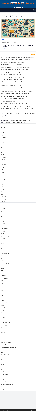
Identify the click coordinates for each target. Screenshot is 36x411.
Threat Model (3, 364)
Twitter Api (2, 367)
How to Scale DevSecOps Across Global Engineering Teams (11, 79)
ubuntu (2, 369)
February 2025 (3, 157)
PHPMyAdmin (3, 332)
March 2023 (3, 194)
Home (2, 15)
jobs (1, 293)
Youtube (2, 389)
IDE (1, 285)
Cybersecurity (3, 238)
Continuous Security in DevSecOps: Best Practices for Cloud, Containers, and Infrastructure (17, 108)
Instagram (2, 290)
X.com (2, 386)
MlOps (2, 315)
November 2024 (3, 162)
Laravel (2, 298)
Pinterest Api (3, 334)
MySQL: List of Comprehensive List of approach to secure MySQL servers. (18, 120)
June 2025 (2, 150)
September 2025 (4, 145)
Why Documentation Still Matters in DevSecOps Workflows (11, 85)
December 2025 (3, 140)
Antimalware (3, 214)
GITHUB (2, 273)
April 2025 (2, 154)
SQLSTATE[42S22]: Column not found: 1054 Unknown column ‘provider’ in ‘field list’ (20, 113)
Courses (19, 410)
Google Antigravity (4, 275)
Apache (2, 218)
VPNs (2, 376)
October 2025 (3, 144)
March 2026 (3, 135)
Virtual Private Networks (5, 374)
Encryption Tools (3, 261)
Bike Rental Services (4, 228)
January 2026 (3, 139)
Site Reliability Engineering (5, 354)
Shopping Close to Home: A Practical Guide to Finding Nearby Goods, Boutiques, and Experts (17, 57)
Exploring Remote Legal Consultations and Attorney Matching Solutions (13, 77)
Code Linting (3, 231)
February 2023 (3, 196)
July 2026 (2, 129)
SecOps (2, 340)
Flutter (2, 270)
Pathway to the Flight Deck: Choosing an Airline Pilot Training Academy (13, 72)
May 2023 (2, 191)
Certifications (25, 410)
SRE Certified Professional (20, 3)
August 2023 (3, 187)
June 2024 (2, 171)
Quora (2, 337)
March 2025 (3, 155)
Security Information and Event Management (8, 347)
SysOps (2, 362)
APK (1, 224)
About (7, 410)
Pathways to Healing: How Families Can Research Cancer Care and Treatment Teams (16, 59)
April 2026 (2, 134)
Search (2, 52)
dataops (2, 243)
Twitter (2, 366)
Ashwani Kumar (4, 42)
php (1, 330)
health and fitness (4, 283)
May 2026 (2, 132)
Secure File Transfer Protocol (6, 342)
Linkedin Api (3, 307)
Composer (2, 233)
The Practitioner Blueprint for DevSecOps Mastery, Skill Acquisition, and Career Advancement (17, 87)
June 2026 (2, 130)
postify (2, 335)
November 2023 (3, 182)
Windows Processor (4, 381)
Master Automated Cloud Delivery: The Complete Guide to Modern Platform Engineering (16, 91)
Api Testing (3, 223)
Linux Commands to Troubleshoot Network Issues (12, 40)
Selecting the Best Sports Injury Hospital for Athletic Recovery (11, 74)
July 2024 (2, 169)
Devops (2, 248)
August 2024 (3, 167)
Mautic (2, 312)
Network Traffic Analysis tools (6, 325)
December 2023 (3, 181)
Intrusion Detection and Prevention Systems (8, 292)
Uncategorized (3, 371)
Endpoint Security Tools (5, 263)
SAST (2, 339)
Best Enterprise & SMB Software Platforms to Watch (10, 101)
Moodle (2, 320)
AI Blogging (3, 208)
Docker (2, 256)
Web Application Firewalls (5, 379)
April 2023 (2, 192)
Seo (1, 349)
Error (1, 265)
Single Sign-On (3, 352)
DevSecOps (3, 250)
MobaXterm (3, 317)
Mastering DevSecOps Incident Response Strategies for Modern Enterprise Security (15, 106)
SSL (1, 359)
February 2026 (3, 137)
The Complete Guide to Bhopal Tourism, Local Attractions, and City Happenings (15, 69)
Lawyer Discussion (4, 302)
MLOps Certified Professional (20, 4)
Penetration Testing (4, 329)
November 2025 (3, 142)
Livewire (2, 310)
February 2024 (3, 177)
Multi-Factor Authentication (5, 322)
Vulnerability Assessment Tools (6, 377)
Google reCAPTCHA (4, 278)
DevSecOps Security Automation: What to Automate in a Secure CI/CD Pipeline (14, 96)
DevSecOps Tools (13, 410)
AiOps (2, 209)
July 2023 (2, 189)
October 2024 (3, 164)
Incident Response (4, 288)
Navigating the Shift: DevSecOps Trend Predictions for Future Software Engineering (15, 67)
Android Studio (3, 213)
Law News (2, 300)
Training (31, 410)
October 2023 (3, 184)
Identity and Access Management (7, 287)
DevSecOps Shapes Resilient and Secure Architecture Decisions (12, 64)
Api (1, 219)
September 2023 (4, 186)
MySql (2, 324)
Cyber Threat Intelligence (5, 236)
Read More (4, 48)
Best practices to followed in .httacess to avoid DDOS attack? (15, 122)
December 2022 (3, 199)
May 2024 (2, 172)
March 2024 (3, 176)
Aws (1, 226)
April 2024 (2, 174)
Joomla (2, 295)
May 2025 (2, 152)
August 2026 (3, 127)
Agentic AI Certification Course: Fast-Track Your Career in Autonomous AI (14, 103)
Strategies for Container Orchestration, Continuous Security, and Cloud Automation (15, 93)
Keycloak (2, 297)
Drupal (2, 258)
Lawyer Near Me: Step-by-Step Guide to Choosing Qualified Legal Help (13, 98)
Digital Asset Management (5, 253)
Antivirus (2, 216)
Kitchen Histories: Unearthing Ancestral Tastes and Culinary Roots (12, 62)
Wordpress (2, 382)
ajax (1, 211)
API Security (3, 221)
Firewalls (2, 268)
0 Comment (15, 42)
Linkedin (2, 305)
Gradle (2, 280)
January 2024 (3, 179)
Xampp (2, 387)
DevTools (2, 251)
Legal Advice (3, 303)
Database (2, 241)
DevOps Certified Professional (8, 3)
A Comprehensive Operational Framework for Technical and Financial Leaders (14, 83)
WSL (7, 384)
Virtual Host (3, 372)
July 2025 (2, 149)
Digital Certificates (4, 255)
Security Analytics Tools (5, 344)
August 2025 (3, 147)
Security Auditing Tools (5, 345)
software (2, 357)
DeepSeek (2, 246)
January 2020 (3, 201)
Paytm (2, 327)
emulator (2, 260)
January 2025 (3, 159)
